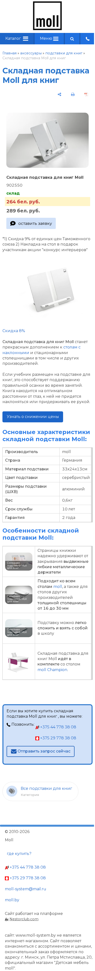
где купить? (19, 853)
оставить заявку (35, 223)
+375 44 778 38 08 (57, 727)
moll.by (12, 900)
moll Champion (52, 669)
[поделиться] (59, 94)
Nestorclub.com (24, 919)
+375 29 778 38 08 (57, 738)
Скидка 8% (13, 330)
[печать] (73, 94)
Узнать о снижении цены (33, 416)
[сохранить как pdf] (86, 94)
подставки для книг (63, 53)
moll (57, 586)
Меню (46, 38)
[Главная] (47, 29)
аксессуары (31, 53)
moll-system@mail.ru (25, 889)
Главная (9, 53)
